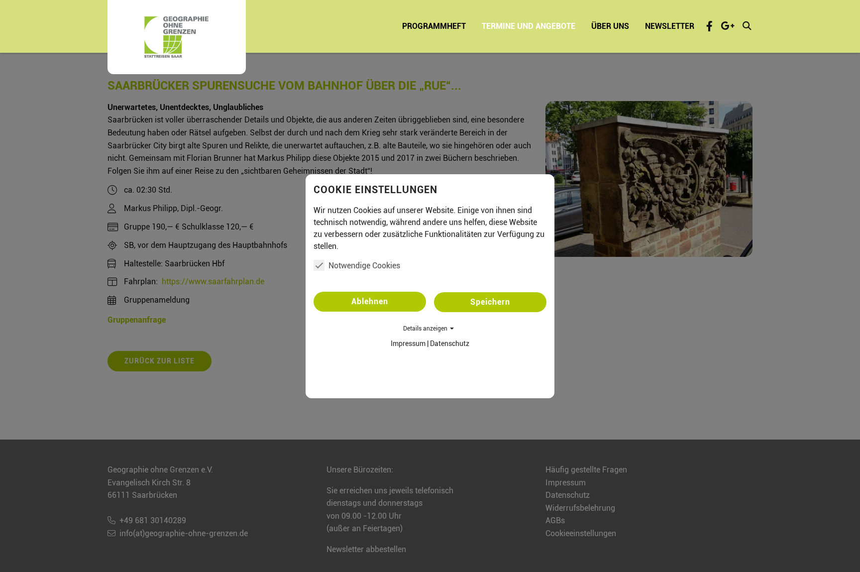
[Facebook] (709, 25)
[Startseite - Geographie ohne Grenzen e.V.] (176, 37)
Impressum (408, 343)
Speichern (490, 302)
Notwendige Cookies (364, 265)
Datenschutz (449, 343)
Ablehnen (369, 301)
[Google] (728, 25)
